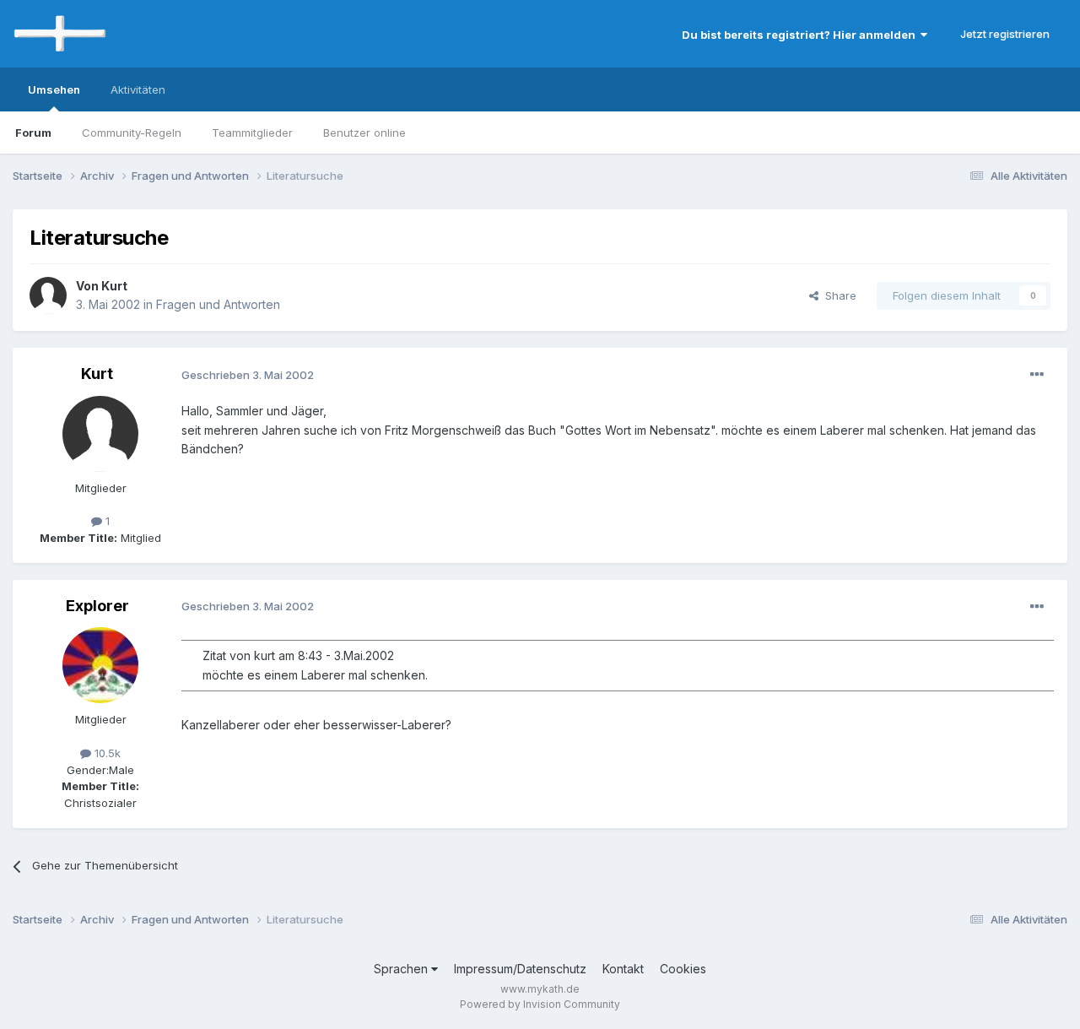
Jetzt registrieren (1005, 34)
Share (837, 295)
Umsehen (54, 89)
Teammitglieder (252, 132)
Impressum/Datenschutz (520, 968)
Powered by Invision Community (540, 1004)
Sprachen (402, 968)
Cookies (683, 968)
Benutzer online (364, 132)
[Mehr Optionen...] (1037, 375)
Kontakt (623, 968)
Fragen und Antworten (218, 304)
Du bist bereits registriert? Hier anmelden (801, 34)
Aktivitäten (138, 89)
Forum (33, 132)
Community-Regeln (131, 132)
